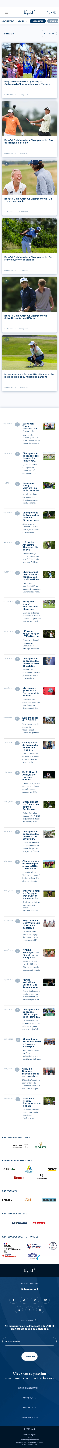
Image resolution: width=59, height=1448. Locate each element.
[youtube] (46, 1300)
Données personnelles (29, 1439)
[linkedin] (19, 1309)
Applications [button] (28, 1418)
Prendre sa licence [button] (28, 1388)
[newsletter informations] (35, 1320)
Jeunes (21, 21)
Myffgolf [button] (28, 1398)
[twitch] (40, 1309)
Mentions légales (29, 1435)
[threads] (29, 1309)
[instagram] (35, 1300)
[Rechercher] (48, 12)
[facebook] (13, 1300)
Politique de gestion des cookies (29, 1442)
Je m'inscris (29, 1356)
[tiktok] (24, 1300)
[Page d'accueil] (29, 12)
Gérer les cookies (29, 1444)
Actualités (38, 21)
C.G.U (29, 1437)
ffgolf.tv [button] (28, 1408)
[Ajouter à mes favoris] (6, 47)
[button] (6, 12)
